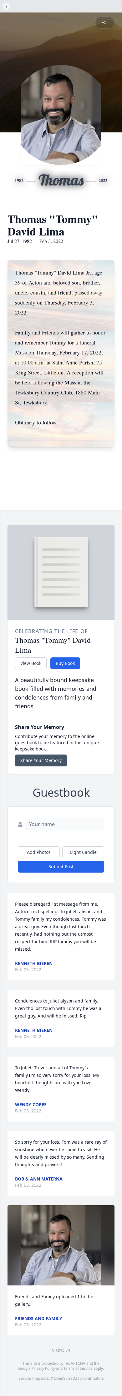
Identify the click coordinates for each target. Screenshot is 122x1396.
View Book (30, 663)
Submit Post (61, 866)
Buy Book (65, 663)
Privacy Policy (43, 1368)
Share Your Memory (41, 760)
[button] (61, 1245)
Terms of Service (78, 1368)
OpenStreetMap (68, 1378)
